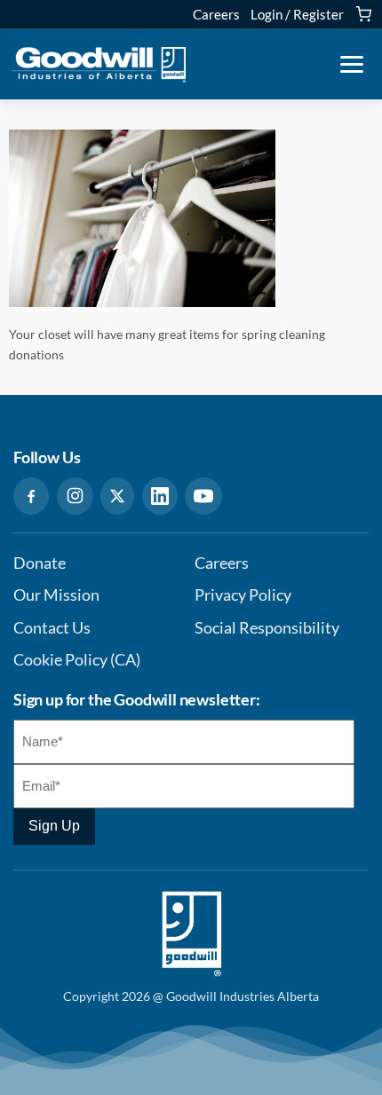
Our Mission (56, 595)
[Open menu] (351, 64)
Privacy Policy (243, 595)
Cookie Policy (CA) (76, 659)
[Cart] (363, 14)
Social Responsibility (267, 627)
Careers (216, 14)
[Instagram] (75, 496)
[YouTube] (203, 496)
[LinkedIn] (160, 496)
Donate (39, 563)
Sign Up (54, 825)
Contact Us (52, 627)
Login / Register (297, 14)
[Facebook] (31, 496)
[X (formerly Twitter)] (117, 496)
